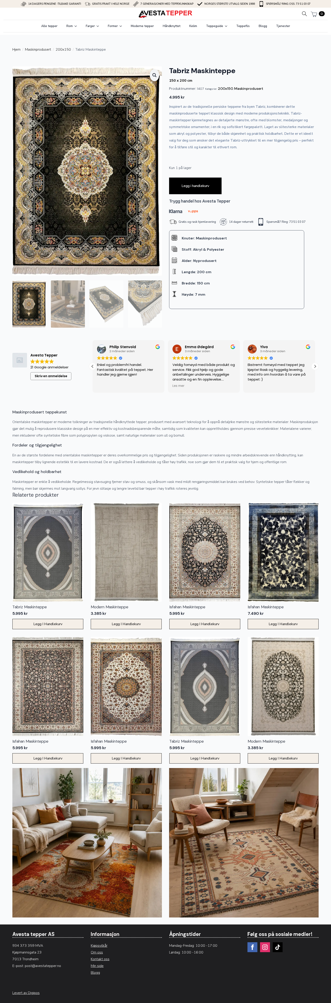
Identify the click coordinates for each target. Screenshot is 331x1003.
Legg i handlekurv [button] (47, 624)
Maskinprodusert (38, 49)
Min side (97, 965)
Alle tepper (49, 26)
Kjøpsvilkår (99, 945)
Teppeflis (243, 26)
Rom (69, 26)
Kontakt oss (100, 959)
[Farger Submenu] (99, 26)
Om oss (97, 952)
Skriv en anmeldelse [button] (51, 376)
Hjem (16, 49)
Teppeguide (214, 26)
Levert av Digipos (26, 992)
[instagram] (265, 947)
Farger (90, 26)
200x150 (63, 49)
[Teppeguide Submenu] (227, 26)
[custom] (278, 947)
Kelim (193, 26)
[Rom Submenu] (77, 26)
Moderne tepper (142, 26)
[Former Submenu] (122, 26)
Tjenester (283, 26)
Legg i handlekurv (195, 185)
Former (113, 26)
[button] (154, 75)
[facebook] (252, 947)
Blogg (263, 26)
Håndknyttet (171, 26)
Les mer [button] (178, 386)
